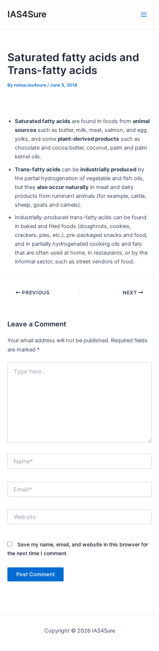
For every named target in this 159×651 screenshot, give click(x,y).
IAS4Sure (27, 14)
